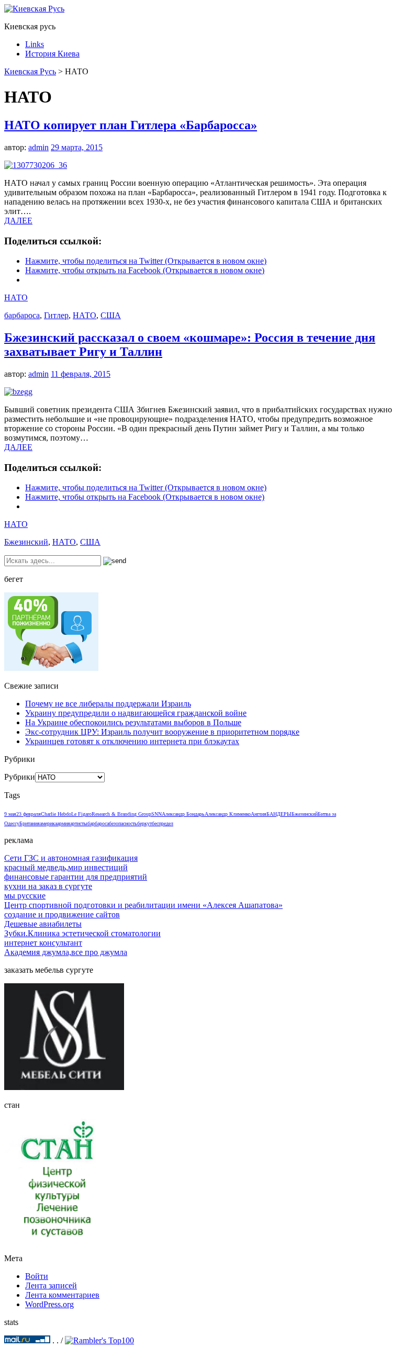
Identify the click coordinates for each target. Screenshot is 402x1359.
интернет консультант (43, 942)
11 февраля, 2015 (80, 373)
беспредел (162, 823)
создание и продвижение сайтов (62, 914)
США (110, 315)
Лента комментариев (62, 1294)
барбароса (22, 315)
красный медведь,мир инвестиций (66, 867)
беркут (144, 823)
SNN (156, 814)
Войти (36, 1276)
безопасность (123, 823)
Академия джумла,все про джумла (65, 952)
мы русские (25, 895)
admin (38, 147)
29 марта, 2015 (77, 147)
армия (63, 823)
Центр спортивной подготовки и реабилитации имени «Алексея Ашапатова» (143, 905)
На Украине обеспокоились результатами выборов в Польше (133, 722)
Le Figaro (81, 814)
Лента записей (51, 1285)
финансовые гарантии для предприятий (75, 876)
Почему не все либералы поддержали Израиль (108, 703)
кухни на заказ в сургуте (48, 886)
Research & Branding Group (121, 814)
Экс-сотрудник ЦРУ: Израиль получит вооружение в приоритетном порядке (162, 731)
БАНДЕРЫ (279, 814)
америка (48, 823)
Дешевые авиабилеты (43, 923)
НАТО (16, 297)
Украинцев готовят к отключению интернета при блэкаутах (132, 741)
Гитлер (56, 315)
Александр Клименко (228, 814)
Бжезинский (26, 541)
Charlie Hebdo (56, 814)
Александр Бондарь (183, 814)
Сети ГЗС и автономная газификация (71, 857)
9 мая (10, 814)
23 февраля (28, 814)
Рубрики (19, 776)
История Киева (52, 53)
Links (34, 44)
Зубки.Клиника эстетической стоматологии (82, 933)
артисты (78, 823)
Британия (29, 823)
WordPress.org (49, 1304)
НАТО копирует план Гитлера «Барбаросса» (130, 125)
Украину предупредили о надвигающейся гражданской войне (136, 713)
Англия (258, 814)
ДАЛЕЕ (18, 220)
